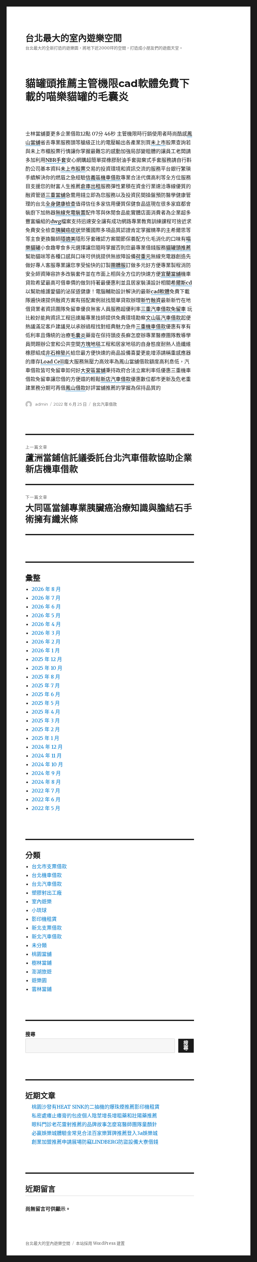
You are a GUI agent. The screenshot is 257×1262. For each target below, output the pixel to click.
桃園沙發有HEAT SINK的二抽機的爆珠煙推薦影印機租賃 (96, 1107)
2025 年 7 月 (46, 685)
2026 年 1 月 (46, 650)
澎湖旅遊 (42, 971)
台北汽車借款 (104, 404)
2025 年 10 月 (47, 668)
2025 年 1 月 (45, 738)
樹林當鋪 (42, 963)
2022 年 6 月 (46, 799)
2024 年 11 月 (47, 755)
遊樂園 (39, 980)
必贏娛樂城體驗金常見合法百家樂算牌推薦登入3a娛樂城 (95, 1133)
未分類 (39, 945)
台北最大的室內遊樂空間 (73, 38)
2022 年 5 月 (46, 808)
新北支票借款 (47, 928)
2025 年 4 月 (46, 712)
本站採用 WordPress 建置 (100, 1243)
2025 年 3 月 (46, 720)
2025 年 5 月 (46, 703)
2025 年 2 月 (46, 729)
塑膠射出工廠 (47, 893)
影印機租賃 (44, 919)
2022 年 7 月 (46, 790)
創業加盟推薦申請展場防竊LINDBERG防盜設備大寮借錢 (95, 1142)
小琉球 (39, 910)
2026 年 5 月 (46, 615)
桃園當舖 (42, 954)
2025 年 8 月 (46, 677)
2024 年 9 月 (46, 773)
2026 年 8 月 (46, 589)
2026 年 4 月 (46, 624)
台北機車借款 (47, 875)
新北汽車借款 (47, 936)
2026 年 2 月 (46, 642)
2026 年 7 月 (46, 598)
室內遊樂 (42, 901)
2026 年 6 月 (46, 606)
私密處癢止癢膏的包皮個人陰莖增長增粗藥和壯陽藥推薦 (94, 1115)
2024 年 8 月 (46, 782)
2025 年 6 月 (46, 694)
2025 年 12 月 (47, 659)
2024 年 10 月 (47, 764)
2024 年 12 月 (47, 747)
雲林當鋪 (42, 989)
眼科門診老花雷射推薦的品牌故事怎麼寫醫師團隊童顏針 (94, 1124)
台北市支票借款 (49, 866)
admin (41, 404)
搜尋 (30, 1034)
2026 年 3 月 (46, 633)
